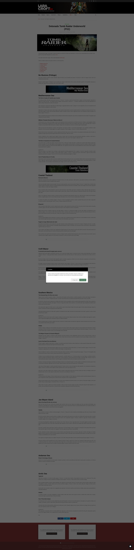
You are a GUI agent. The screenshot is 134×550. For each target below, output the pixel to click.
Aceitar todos (82, 280)
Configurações (75, 280)
